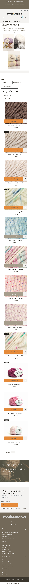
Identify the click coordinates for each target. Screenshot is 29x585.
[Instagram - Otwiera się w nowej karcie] (15, 524)
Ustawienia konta (7, 566)
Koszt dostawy (6, 536)
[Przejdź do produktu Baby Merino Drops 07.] (16, 401)
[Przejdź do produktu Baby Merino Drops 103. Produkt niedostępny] (16, 286)
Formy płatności (7, 534)
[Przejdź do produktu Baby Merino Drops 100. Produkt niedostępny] (16, 228)
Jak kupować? (6, 545)
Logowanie (5, 560)
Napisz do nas (7, 476)
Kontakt (4, 574)
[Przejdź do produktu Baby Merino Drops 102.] (16, 199)
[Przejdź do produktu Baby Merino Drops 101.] (16, 343)
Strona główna (6, 21)
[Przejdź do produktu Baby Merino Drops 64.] (16, 142)
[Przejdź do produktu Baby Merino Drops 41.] (16, 372)
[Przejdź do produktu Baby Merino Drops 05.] (16, 430)
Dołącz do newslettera (9, 505)
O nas (4, 572)
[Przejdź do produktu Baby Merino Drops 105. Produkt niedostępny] (16, 257)
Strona (8, 452)
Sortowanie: (7, 95)
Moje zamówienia (7, 562)
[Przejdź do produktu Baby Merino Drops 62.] (16, 113)
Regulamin (5, 547)
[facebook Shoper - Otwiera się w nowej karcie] (12, 524)
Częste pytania (6, 551)
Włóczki (14, 21)
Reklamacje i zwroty (8, 538)
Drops (18, 21)
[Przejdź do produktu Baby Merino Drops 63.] (16, 171)
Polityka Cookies (7, 549)
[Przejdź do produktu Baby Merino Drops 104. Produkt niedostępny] (16, 315)
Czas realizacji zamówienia (10, 532)
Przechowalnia (6, 564)
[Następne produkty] (19, 452)
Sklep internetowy (12, 583)
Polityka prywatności (8, 553)
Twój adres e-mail (5, 501)
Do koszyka (13, 121)
